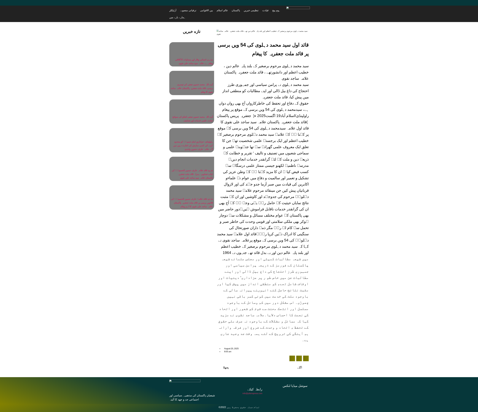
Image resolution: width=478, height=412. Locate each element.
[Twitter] (180, 4)
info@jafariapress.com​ (252, 386)
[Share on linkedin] (306, 351)
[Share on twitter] (299, 351)
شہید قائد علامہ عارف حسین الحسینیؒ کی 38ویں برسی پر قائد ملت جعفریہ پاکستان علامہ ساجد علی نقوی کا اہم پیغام (192, 196)
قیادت (273, 10)
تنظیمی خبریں (261, 10)
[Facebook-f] (279, 386)
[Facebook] (172, 4)
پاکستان (249, 10)
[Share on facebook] (292, 351)
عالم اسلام (239, 10)
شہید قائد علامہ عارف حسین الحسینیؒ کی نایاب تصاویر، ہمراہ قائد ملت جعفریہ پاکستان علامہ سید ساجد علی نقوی (192, 167)
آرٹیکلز (198, 10)
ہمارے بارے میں (187, 10)
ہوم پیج (280, 10)
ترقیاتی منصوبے (211, 10)
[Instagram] (296, 386)
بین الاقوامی (226, 10)
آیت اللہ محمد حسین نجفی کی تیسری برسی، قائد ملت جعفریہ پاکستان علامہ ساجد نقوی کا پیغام (192, 81)
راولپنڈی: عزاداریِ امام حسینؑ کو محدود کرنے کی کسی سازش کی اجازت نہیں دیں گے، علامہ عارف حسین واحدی (193, 139)
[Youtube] (187, 4)
